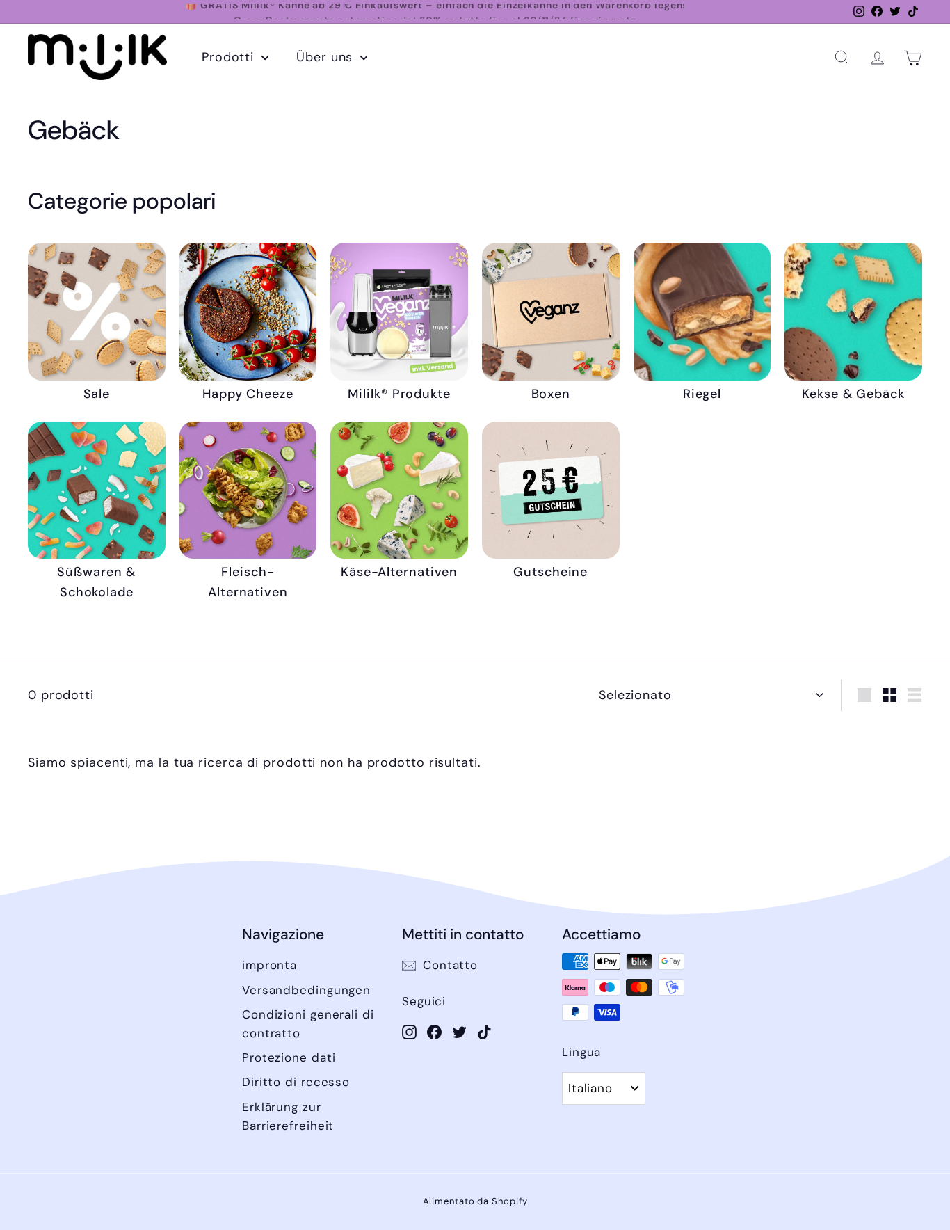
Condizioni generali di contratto (308, 1024)
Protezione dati (289, 1057)
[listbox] (603, 1088)
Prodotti (230, 57)
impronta (269, 965)
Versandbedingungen (306, 990)
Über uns (326, 57)
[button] (842, 57)
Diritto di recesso (296, 1081)
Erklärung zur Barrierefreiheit (288, 1116)
